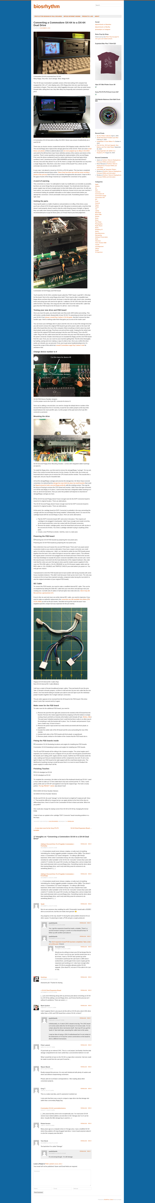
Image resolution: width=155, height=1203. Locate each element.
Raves (97, 231)
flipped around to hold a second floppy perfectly (50, 485)
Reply (90, 844)
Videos (97, 248)
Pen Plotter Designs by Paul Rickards (48, 16)
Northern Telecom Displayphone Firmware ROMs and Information (107, 165)
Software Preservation (101, 237)
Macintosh (98, 212)
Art (96, 188)
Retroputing (98, 235)
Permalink (84, 844)
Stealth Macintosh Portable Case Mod (107, 137)
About (97, 16)
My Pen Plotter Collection (104, 135)
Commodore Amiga (100, 195)
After (89, 717)
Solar (96, 239)
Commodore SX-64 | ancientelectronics (53, 1108)
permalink (71, 821)
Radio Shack (98, 225)
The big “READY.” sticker (46, 786)
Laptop (97, 210)
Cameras (97, 192)
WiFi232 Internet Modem (72, 16)
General (97, 203)
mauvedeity (100, 169)
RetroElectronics (99, 233)
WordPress (107, 1199)
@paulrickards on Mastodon (103, 24)
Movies (97, 216)
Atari (96, 190)
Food (96, 201)
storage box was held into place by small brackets (69, 483)
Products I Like (87, 16)
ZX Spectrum (99, 252)
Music (96, 218)
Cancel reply (58, 1164)
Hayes (97, 205)
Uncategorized (53, 821)
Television (98, 241)
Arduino (97, 186)
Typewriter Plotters (110, 169)
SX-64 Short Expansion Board (81, 828)
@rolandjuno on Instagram (102, 29)
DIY (96, 199)
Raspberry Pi (99, 229)
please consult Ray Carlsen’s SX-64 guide (58, 317)
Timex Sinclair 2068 (100, 242)
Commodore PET (100, 197)
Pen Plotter (98, 222)
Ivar (96, 209)
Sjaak (42, 904)
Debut (111, 1199)
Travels (97, 244)
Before (85, 717)
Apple (96, 184)
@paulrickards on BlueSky (102, 27)
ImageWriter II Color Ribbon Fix (106, 141)
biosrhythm (47, 6)
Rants (96, 227)
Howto (97, 207)
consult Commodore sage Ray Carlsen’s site (70, 345)
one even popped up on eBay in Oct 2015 (76, 151)
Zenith (97, 250)
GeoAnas (44, 977)
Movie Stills (98, 214)
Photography (98, 224)
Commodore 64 (99, 193)
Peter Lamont (49, 1164)
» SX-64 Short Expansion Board (51, 990)
